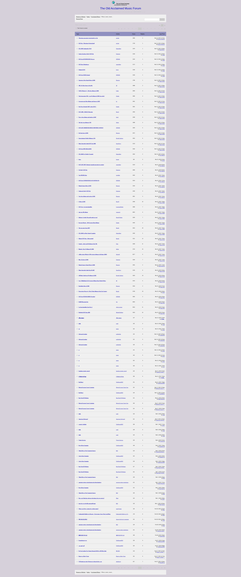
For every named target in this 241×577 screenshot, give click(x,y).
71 (136, 28)
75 (151, 28)
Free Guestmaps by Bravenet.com (120, 4)
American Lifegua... (160, 420)
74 (147, 28)
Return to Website (80, 16)
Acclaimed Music (95, 16)
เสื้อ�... (163, 319)
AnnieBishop (162, 393)
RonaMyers (162, 562)
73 (143, 28)
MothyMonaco (161, 399)
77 (158, 28)
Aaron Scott (162, 239)
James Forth (162, 271)
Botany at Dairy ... (161, 552)
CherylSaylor (162, 488)
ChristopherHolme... (160, 451)
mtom (163, 330)
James (163, 292)
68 (124, 28)
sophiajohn (162, 335)
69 (128, 28)
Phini (163, 509)
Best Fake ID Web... (160, 467)
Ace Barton (162, 155)
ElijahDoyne (162, 457)
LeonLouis (162, 441)
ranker (163, 425)
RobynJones (162, 504)
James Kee (162, 287)
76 (155, 28)
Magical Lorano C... (160, 388)
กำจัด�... (162, 377)
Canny (163, 499)
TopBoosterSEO (161, 383)
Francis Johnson (161, 39)
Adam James (162, 81)
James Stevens (162, 266)
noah (164, 324)
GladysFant (162, 536)
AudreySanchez (161, 483)
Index (88, 16)
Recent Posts (79, 19)
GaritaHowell (162, 446)
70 (132, 28)
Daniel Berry (162, 49)
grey (164, 366)
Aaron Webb (162, 202)
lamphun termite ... (160, 372)
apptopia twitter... (161, 531)
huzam (163, 160)
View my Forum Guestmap (122, 3)
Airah (163, 55)
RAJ (164, 478)
